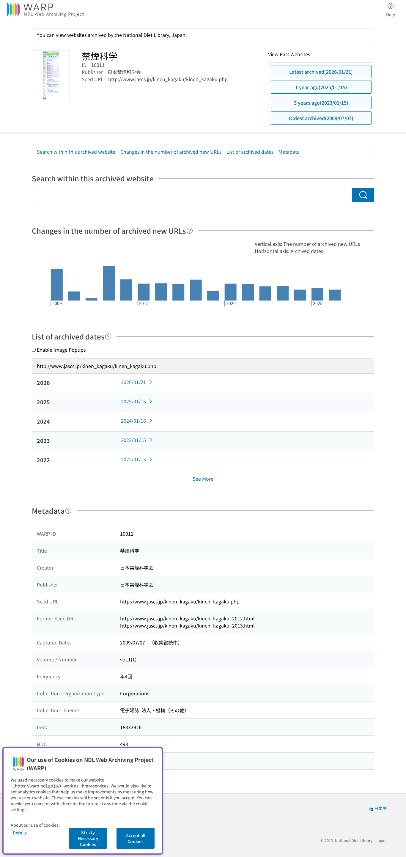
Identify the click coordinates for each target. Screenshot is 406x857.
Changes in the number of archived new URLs (170, 151)
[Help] (189, 230)
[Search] (363, 195)
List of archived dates (249, 151)
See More (203, 478)
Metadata (289, 151)
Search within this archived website (76, 151)
